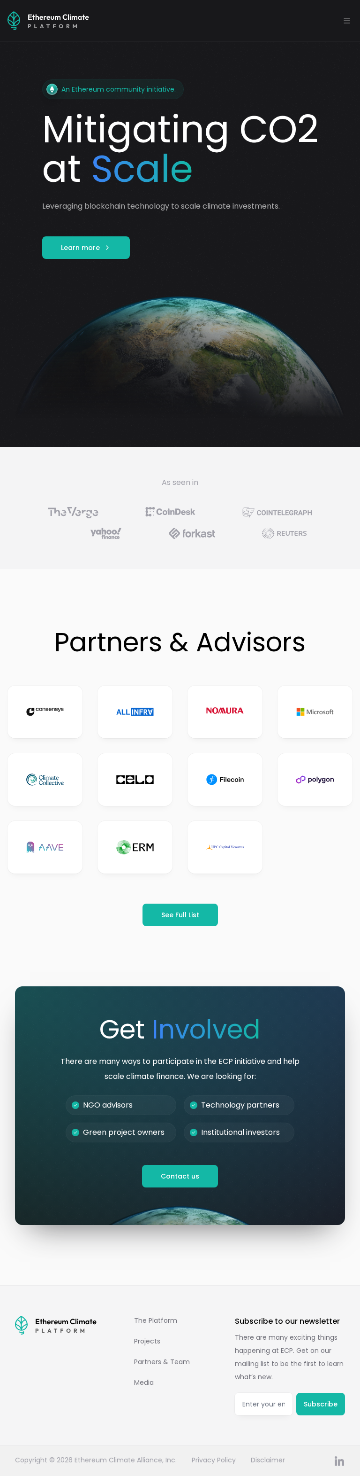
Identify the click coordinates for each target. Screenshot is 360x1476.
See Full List (180, 915)
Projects (147, 1341)
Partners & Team (162, 1362)
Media (144, 1382)
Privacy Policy (214, 1460)
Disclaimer (268, 1460)
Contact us (180, 1176)
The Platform (155, 1320)
